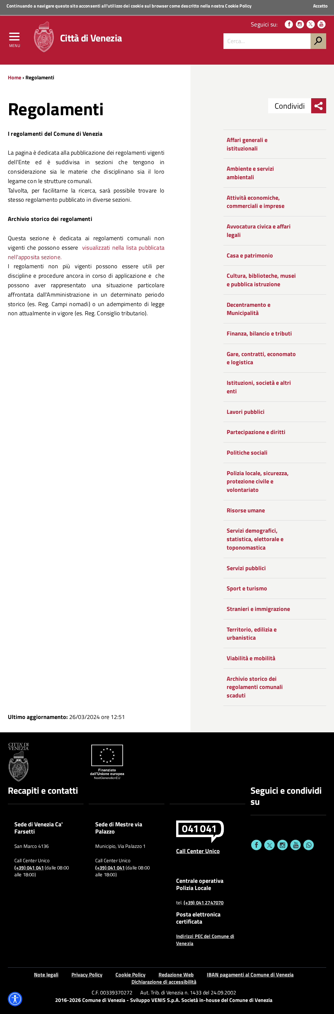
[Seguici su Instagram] (300, 24)
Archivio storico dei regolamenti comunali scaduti (255, 687)
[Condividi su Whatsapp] (308, 845)
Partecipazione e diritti (256, 432)
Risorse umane (246, 510)
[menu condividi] (318, 105)
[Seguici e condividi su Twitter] (269, 845)
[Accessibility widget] (15, 999)
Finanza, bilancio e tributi (259, 333)
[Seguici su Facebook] (289, 24)
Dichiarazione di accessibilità (163, 982)
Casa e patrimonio (250, 255)
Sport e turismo (247, 588)
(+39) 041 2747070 (204, 902)
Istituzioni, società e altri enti (259, 387)
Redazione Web (176, 974)
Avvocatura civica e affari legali (259, 230)
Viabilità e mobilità (251, 658)
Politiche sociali (247, 452)
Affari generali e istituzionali (247, 144)
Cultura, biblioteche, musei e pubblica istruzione (261, 280)
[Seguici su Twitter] (311, 24)
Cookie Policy (238, 5)
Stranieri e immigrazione (258, 608)
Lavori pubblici (246, 411)
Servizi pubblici (246, 568)
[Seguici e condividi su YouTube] (295, 845)
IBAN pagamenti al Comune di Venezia (250, 974)
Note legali (46, 974)
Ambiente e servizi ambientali (250, 172)
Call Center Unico (198, 850)
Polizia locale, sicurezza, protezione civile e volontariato (258, 481)
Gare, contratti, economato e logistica (261, 358)
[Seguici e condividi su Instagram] (282, 845)
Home (14, 77)
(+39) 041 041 (29, 867)
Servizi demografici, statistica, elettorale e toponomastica (255, 539)
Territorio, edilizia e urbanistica (252, 633)
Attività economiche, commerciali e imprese (255, 202)
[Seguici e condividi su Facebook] (256, 845)
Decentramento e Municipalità (248, 309)
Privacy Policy (86, 974)
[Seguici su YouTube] (321, 24)
